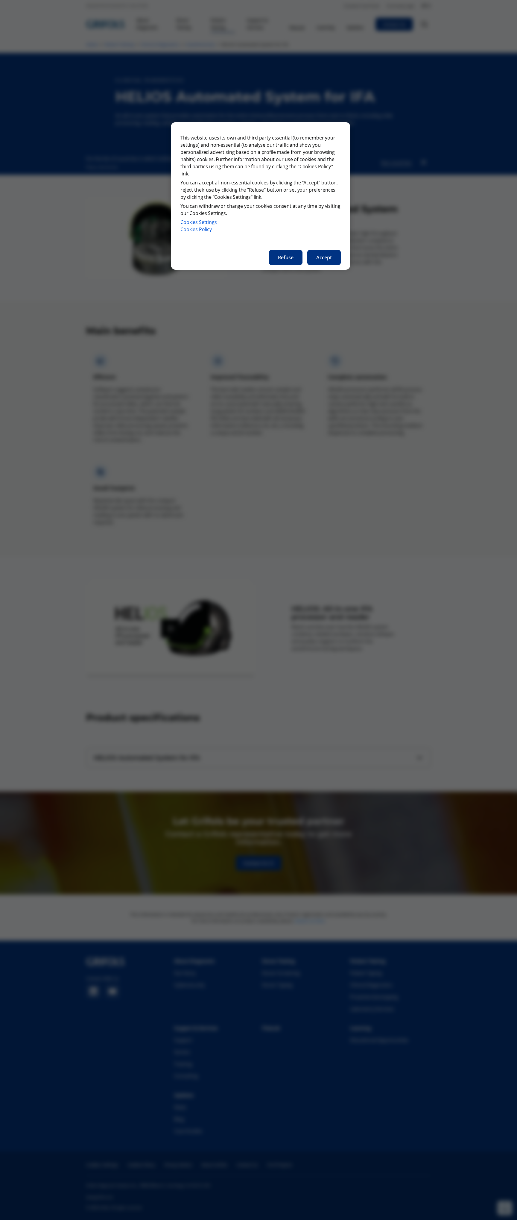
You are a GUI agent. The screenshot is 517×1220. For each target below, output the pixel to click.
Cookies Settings (198, 222)
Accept (324, 257)
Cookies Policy (196, 229)
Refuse (286, 257)
